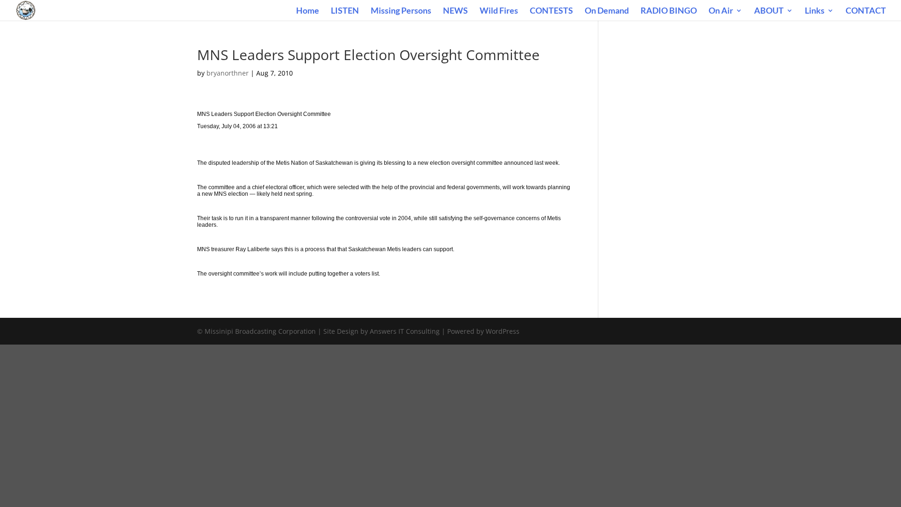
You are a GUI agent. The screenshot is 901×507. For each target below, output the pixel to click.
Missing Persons (401, 11)
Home (307, 11)
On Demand (607, 11)
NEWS (455, 11)
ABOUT (769, 11)
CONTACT (866, 11)
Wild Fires (499, 11)
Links (815, 11)
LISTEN (345, 11)
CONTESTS (551, 11)
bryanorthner (227, 73)
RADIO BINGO (669, 11)
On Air (721, 11)
